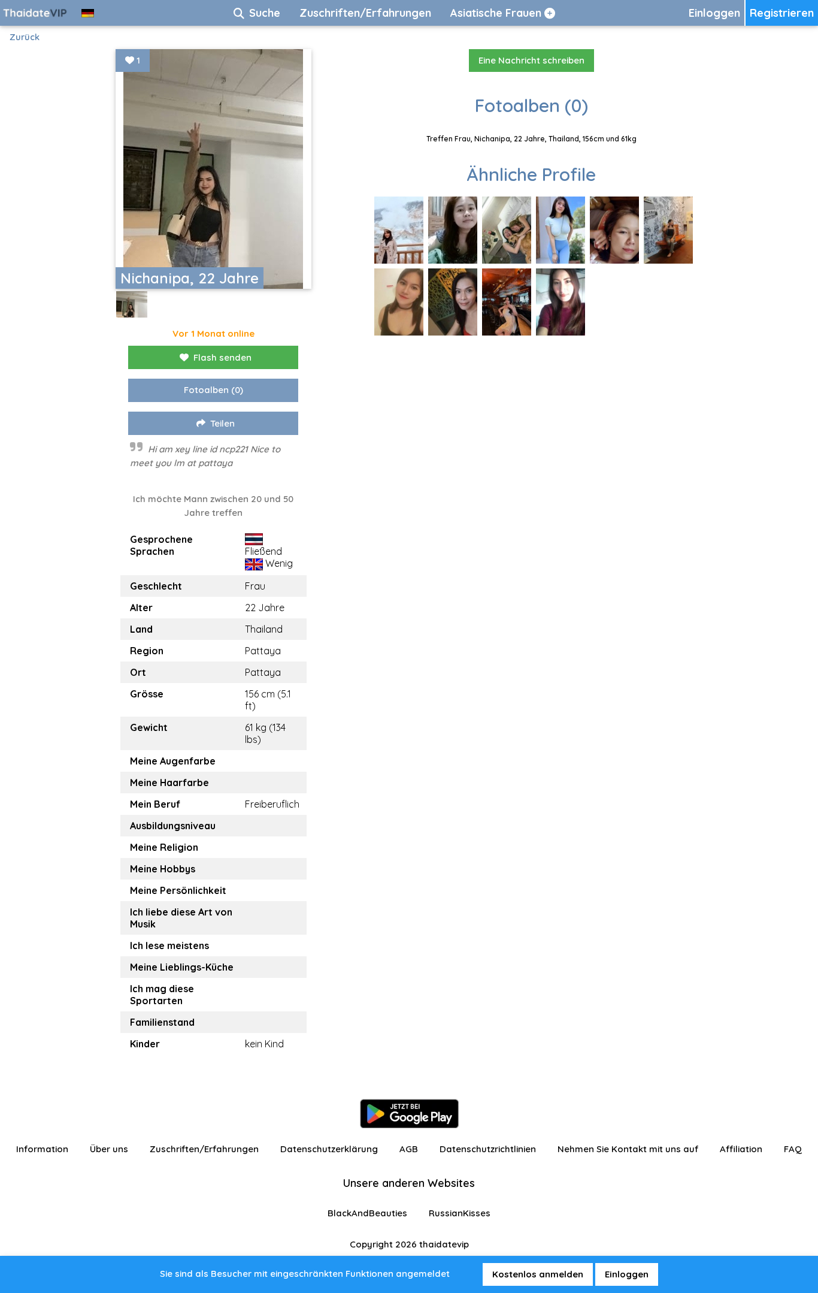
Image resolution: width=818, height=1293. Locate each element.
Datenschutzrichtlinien (488, 1149)
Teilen (222, 423)
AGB (408, 1149)
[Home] (36, 13)
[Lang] (88, 13)
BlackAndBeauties (367, 1213)
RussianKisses (459, 1213)
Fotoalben (213, 389)
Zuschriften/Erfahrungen (204, 1149)
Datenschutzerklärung (329, 1149)
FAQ (793, 1149)
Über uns (109, 1149)
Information (42, 1149)
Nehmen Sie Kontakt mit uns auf (628, 1149)
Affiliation (741, 1149)
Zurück (25, 37)
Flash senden (222, 357)
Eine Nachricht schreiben (531, 60)
